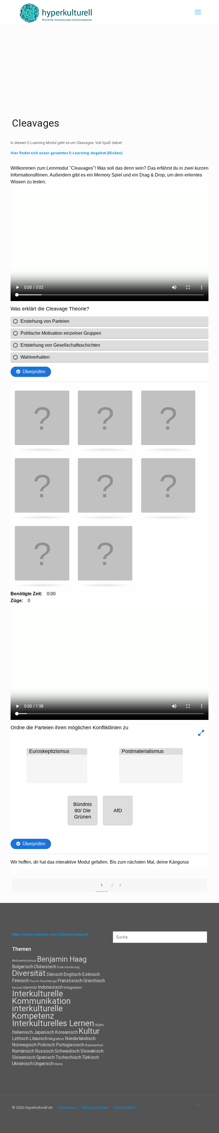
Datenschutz (124, 1107)
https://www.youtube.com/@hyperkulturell (50, 934)
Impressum (67, 1107)
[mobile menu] (198, 12)
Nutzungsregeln (95, 1107)
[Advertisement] (109, 67)
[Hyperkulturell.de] (56, 12)
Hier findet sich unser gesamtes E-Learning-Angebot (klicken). (68, 153)
